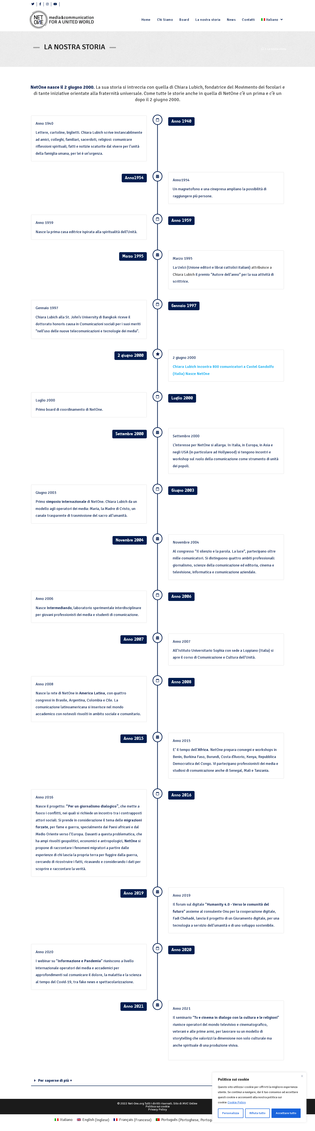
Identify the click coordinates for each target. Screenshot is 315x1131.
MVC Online (189, 1103)
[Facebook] (40, 4)
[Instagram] (47, 4)
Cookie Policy (237, 1102)
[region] (259, 1097)
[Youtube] (55, 4)
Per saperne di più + (55, 1080)
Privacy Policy (157, 1109)
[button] (157, 1080)
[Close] (301, 1076)
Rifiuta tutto (257, 1113)
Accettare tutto (286, 1113)
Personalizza (230, 1113)
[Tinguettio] (33, 4)
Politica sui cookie (158, 1106)
